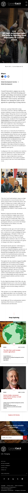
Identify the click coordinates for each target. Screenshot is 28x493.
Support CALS (4, 467)
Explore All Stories (14, 415)
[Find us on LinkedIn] (13, 479)
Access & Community (5, 465)
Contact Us (3, 469)
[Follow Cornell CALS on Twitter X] (17, 479)
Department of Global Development (10, 137)
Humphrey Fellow (14, 206)
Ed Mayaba (14, 247)
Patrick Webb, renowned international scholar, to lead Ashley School (12, 396)
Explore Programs (5, 463)
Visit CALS (3, 461)
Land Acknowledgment (6, 488)
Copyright (3, 485)
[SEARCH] (26, 2)
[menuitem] (26, 3)
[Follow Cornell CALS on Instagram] (8, 479)
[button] (26, 5)
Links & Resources (5, 473)
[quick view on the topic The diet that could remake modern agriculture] (14, 344)
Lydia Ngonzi (6, 233)
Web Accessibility (19, 485)
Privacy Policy (10, 485)
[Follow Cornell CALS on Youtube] (22, 479)
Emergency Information (20, 490)
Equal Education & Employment (8, 487)
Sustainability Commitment (7, 490)
